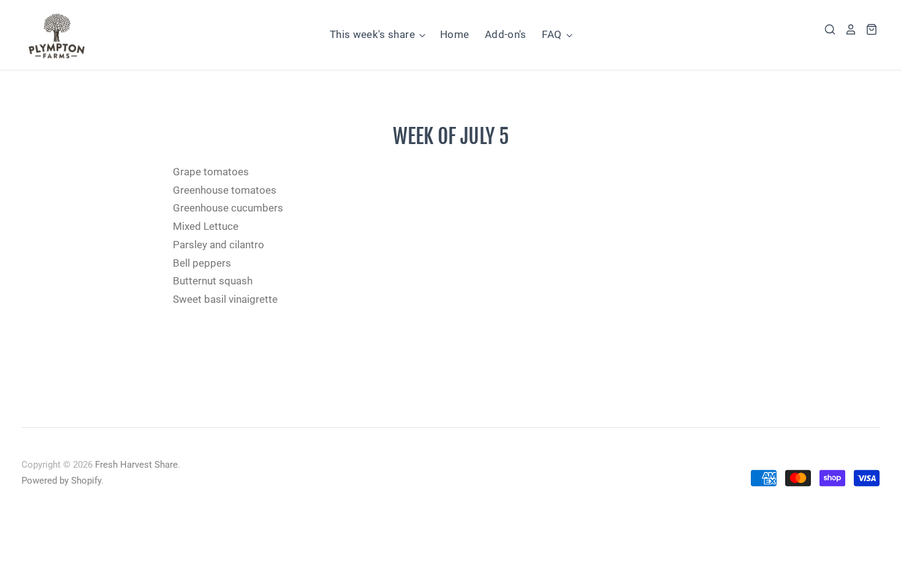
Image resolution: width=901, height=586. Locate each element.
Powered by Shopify (61, 480)
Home (454, 34)
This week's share (373, 34)
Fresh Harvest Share (136, 464)
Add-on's (506, 34)
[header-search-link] (825, 29)
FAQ (553, 34)
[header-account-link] (846, 29)
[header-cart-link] (867, 29)
